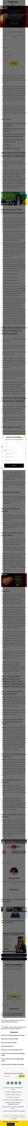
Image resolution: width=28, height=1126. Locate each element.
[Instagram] (16, 1083)
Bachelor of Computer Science (9, 1039)
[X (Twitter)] (12, 1083)
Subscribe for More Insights (13, 1073)
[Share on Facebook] (2, 863)
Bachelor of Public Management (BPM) (11, 1049)
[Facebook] (8, 1083)
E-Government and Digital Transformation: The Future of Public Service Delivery (13, 1021)
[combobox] (5, 450)
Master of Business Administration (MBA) (12, 1064)
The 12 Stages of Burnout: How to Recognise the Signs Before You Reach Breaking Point (13, 1027)
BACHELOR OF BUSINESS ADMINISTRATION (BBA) (13, 1035)
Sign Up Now (11, 1124)
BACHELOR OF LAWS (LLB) (7, 1046)
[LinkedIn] (20, 1083)
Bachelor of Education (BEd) (9, 1042)
